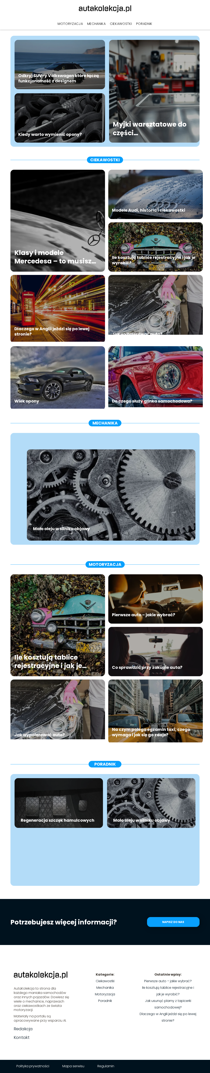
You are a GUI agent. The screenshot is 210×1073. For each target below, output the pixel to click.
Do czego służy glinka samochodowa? (152, 401)
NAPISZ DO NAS (173, 922)
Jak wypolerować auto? (137, 334)
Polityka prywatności (32, 1066)
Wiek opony (26, 401)
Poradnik (144, 23)
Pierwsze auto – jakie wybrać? (143, 614)
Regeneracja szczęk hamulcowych (57, 820)
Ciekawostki (121, 23)
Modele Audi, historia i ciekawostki (148, 210)
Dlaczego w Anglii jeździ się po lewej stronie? (51, 331)
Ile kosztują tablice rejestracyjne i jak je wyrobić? (153, 260)
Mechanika (96, 23)
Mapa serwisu (73, 1066)
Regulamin (105, 1066)
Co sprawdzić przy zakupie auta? (147, 667)
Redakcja (23, 1028)
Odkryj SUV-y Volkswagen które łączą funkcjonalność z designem (58, 78)
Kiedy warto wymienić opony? (50, 134)
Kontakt (22, 1037)
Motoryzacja (70, 23)
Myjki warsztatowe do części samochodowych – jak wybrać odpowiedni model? (151, 128)
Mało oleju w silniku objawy (61, 528)
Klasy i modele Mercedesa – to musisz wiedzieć (52, 256)
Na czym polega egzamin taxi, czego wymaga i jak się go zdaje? (151, 732)
